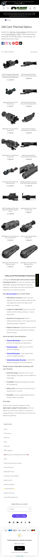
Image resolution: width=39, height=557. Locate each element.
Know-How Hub (8, 467)
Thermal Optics (10, 34)
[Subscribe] (29, 509)
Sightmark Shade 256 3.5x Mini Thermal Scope (29, 209)
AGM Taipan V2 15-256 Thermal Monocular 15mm (29, 263)
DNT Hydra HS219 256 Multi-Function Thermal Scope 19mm (29, 75)
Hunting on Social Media (11, 476)
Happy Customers (9, 493)
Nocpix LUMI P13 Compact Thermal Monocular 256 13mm (28, 129)
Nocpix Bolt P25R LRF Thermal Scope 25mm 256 (10, 182)
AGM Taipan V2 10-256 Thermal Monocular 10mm (10, 263)
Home (9, 20)
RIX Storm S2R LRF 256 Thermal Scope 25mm (29, 237)
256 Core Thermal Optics (18, 32)
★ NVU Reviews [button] (37, 280)
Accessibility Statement (11, 497)
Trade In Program (9, 484)
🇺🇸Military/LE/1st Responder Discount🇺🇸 (16, 454)
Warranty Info (8, 480)
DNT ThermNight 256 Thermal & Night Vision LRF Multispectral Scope (10, 210)
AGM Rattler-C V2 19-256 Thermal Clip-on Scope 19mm (10, 237)
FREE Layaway (8, 450)
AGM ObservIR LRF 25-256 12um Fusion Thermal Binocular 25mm (28, 182)
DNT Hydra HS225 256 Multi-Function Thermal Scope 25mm (29, 103)
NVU (19, 34)
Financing (7, 446)
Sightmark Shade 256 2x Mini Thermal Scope (10, 103)
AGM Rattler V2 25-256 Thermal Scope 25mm (10, 156)
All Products (7, 433)
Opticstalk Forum (9, 471)
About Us (6, 437)
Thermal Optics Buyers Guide (12, 463)
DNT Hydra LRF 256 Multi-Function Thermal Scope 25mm (29, 156)
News (5, 442)
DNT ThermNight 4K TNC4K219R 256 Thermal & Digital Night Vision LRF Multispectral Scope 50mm (10, 76)
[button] (4, 8)
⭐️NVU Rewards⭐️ (9, 488)
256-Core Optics (11, 294)
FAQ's (5, 459)
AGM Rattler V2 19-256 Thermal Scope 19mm (10, 129)
